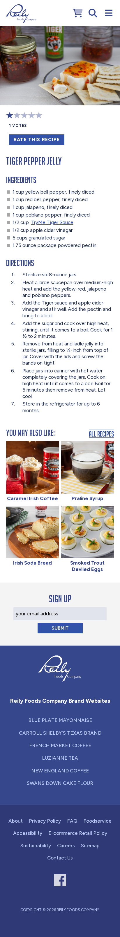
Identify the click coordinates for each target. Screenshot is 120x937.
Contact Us (60, 858)
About (15, 821)
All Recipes (101, 434)
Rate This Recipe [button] (37, 139)
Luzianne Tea (60, 758)
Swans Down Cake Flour (60, 783)
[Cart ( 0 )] (78, 13)
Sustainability (35, 845)
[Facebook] (60, 880)
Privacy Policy (45, 821)
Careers (66, 845)
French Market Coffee (60, 745)
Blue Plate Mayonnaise (60, 720)
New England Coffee (60, 771)
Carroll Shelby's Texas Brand (60, 733)
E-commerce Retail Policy (77, 833)
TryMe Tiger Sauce (52, 222)
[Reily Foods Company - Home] (21, 13)
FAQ (72, 821)
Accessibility (27, 833)
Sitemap (90, 845)
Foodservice (97, 821)
